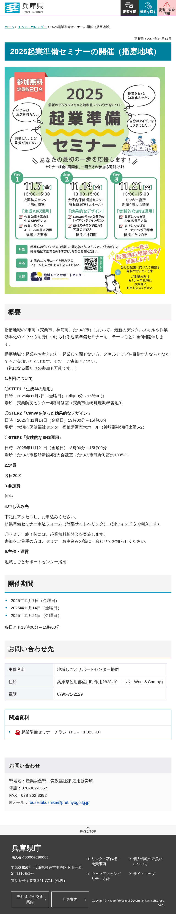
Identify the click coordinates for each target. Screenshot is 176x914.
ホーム (9, 27)
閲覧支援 (129, 12)
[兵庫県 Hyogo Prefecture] (24, 8)
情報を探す (148, 12)
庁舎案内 (70, 899)
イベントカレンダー (32, 27)
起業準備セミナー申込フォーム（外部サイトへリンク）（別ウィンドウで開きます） (83, 524)
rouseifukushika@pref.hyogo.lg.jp (58, 802)
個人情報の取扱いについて (147, 861)
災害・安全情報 (167, 11)
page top (88, 831)
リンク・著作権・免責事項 (106, 861)
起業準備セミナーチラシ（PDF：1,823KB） (62, 732)
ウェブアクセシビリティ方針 (106, 876)
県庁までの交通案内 (30, 899)
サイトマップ (144, 874)
